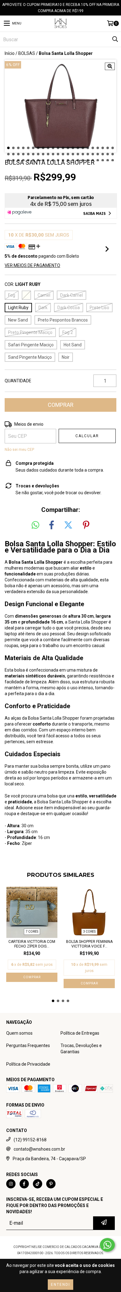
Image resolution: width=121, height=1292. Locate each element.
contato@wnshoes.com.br (39, 1149)
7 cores (32, 931)
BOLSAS (26, 53)
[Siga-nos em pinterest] (51, 1183)
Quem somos (19, 1033)
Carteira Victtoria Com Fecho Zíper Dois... (31, 943)
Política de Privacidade (28, 1064)
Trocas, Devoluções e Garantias (81, 1048)
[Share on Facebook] (51, 525)
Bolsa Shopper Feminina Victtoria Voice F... (89, 943)
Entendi (60, 1284)
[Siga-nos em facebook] (24, 1183)
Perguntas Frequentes (28, 1045)
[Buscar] (115, 39)
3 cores (89, 931)
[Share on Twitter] (68, 525)
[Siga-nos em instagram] (11, 1183)
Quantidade (18, 380)
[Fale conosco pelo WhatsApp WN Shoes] (107, 1245)
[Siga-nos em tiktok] (37, 1183)
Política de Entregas (79, 1033)
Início (10, 53)
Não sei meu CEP (19, 449)
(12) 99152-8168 (30, 1139)
